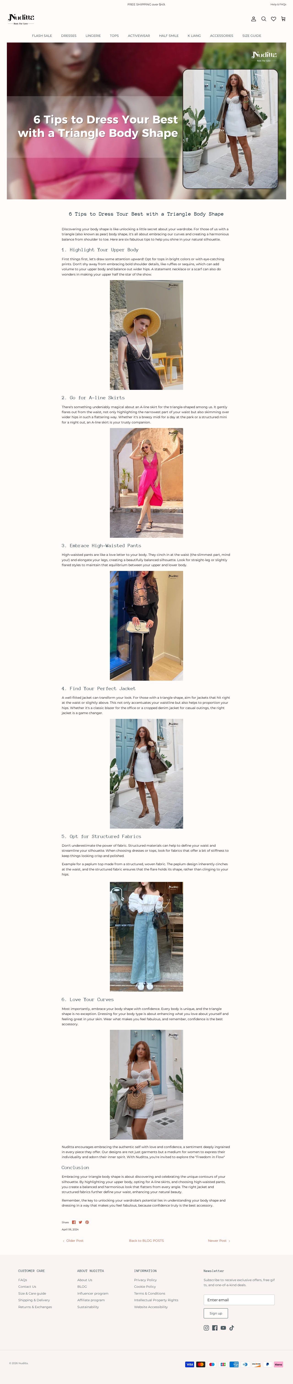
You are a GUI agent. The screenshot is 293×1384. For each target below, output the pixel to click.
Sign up (216, 1313)
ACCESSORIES (221, 36)
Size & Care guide (32, 1293)
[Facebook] (214, 1327)
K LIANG (194, 36)
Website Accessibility (151, 1307)
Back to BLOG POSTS (146, 1241)
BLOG (82, 1287)
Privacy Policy (145, 1280)
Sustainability (88, 1307)
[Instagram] (206, 1327)
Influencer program (93, 1293)
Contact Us (27, 1287)
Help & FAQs (278, 4)
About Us (84, 1280)
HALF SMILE (169, 36)
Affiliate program (91, 1300)
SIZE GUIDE (251, 36)
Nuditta (23, 1363)
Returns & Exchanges (35, 1307)
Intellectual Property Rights (156, 1300)
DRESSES (68, 36)
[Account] (252, 19)
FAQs (22, 1280)
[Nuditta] (20, 18)
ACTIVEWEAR (139, 36)
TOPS (114, 36)
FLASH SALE (42, 36)
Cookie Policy (145, 1287)
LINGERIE (93, 36)
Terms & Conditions (149, 1293)
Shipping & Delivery (34, 1300)
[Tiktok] (231, 1327)
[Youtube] (223, 1327)
